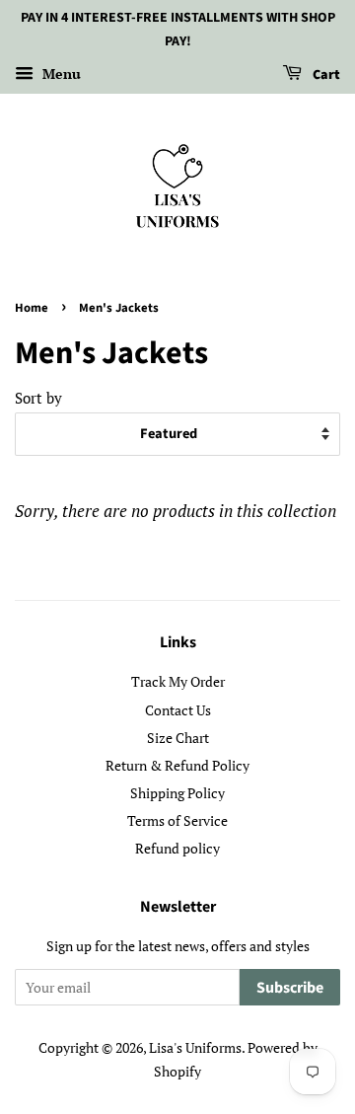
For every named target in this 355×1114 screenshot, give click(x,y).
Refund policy (177, 848)
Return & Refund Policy (177, 765)
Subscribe (289, 988)
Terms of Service (177, 820)
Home (31, 308)
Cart (325, 75)
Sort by (38, 398)
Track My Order (178, 681)
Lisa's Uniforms (195, 1047)
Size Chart (178, 737)
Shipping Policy (177, 792)
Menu (59, 73)
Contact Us (178, 710)
